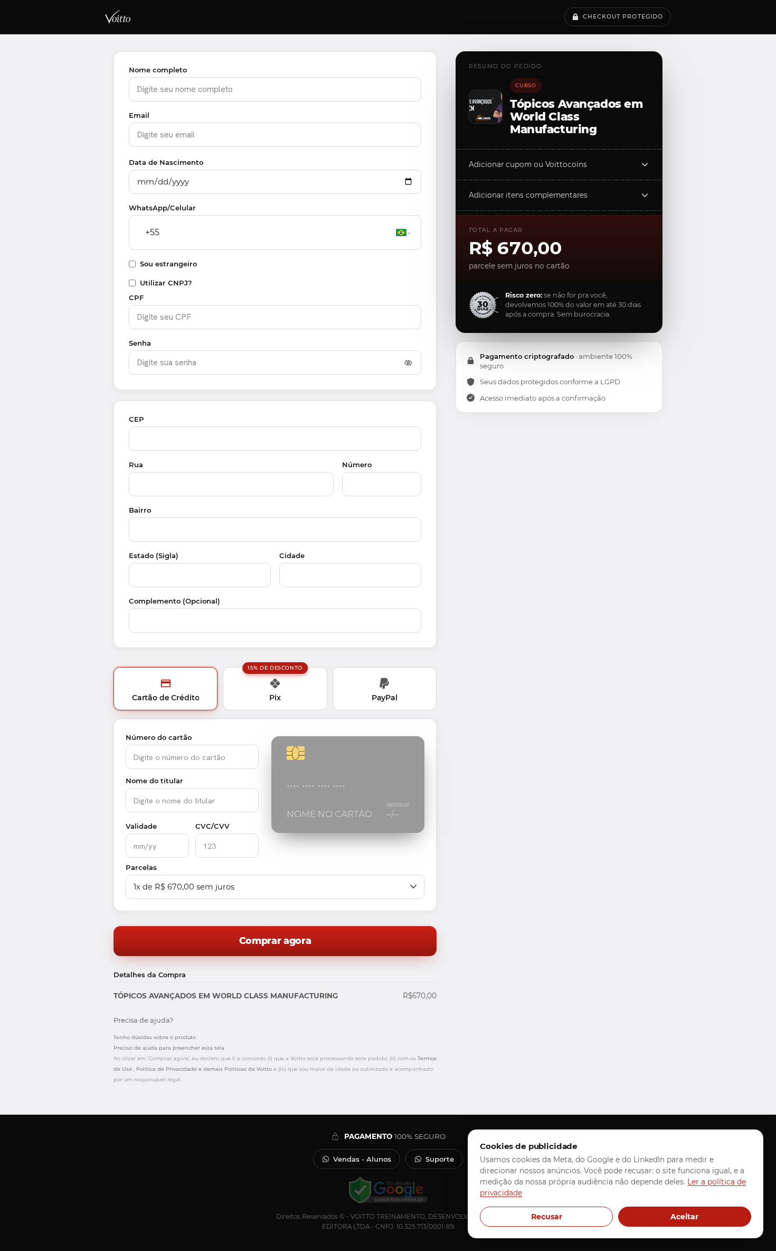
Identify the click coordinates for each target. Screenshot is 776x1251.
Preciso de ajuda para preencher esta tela (168, 1048)
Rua (136, 464)
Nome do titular (154, 780)
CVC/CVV (212, 826)
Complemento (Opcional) (174, 601)
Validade (141, 826)
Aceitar (684, 1216)
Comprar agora (275, 940)
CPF (136, 297)
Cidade (292, 555)
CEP (136, 419)
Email (139, 115)
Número (357, 464)
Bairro (140, 510)
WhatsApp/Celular (162, 207)
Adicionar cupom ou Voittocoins (528, 164)
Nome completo (158, 70)
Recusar (546, 1216)
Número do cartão (159, 737)
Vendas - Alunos (362, 1159)
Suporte (439, 1159)
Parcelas (141, 867)
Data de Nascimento (166, 162)
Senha (140, 343)
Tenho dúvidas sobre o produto (154, 1037)
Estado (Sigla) (153, 555)
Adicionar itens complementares (528, 195)
